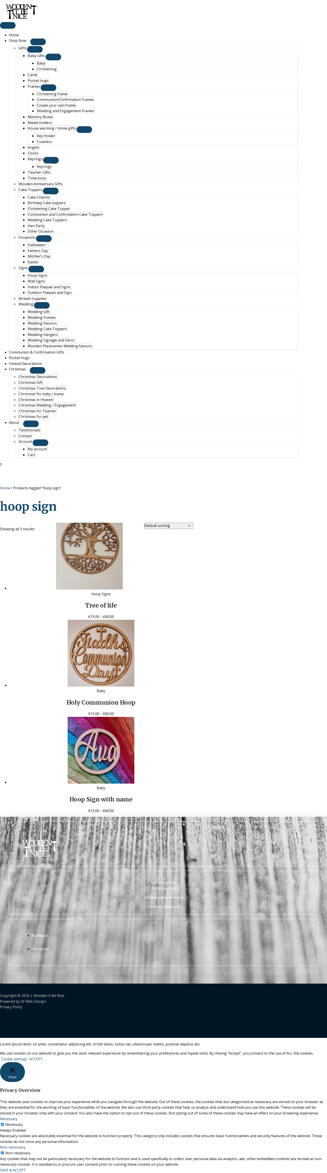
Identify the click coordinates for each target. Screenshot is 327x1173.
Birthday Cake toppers (46, 202)
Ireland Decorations (25, 363)
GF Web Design (33, 1001)
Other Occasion (40, 231)
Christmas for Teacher (37, 411)
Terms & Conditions (163, 906)
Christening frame (52, 93)
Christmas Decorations (38, 376)
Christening (47, 69)
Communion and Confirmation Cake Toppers (65, 214)
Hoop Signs (37, 275)
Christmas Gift (30, 382)
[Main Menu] (8, 25)
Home (14, 35)
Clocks (33, 153)
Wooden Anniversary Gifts (40, 183)
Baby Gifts (36, 55)
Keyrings (35, 159)
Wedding (26, 304)
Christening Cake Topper (49, 208)
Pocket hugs (38, 80)
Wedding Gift (38, 311)
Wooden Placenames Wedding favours (60, 346)
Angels (33, 147)
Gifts (22, 48)
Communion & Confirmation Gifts (36, 352)
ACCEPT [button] (36, 1059)
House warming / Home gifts (52, 128)
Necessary (14, 1124)
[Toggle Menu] (38, 42)
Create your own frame (56, 105)
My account (37, 449)
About (14, 422)
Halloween (36, 244)
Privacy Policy (11, 1006)
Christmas (17, 369)
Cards (32, 74)
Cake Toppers (30, 189)
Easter (33, 262)
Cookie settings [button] (14, 1059)
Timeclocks (37, 178)
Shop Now (17, 40)
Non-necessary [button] (12, 1147)
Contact (25, 435)
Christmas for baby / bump (41, 393)
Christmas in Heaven (36, 399)
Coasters (44, 141)
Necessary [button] (8, 1118)
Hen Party (36, 225)
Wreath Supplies (32, 298)
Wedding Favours (42, 323)
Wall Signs (36, 281)
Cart (31, 454)
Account (25, 441)
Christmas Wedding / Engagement (47, 405)
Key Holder (46, 135)
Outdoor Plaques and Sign (49, 292)
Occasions (27, 237)
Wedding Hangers (43, 334)
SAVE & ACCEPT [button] (13, 1170)
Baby (41, 63)
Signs (23, 267)
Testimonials (29, 430)
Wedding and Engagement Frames (65, 110)
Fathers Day (38, 250)
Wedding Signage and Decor (51, 340)
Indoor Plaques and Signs (49, 287)
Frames (34, 86)
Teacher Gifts (39, 172)
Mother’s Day (39, 256)
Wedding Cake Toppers (47, 220)
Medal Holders (40, 122)
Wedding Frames (42, 317)
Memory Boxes (40, 116)
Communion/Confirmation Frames (65, 99)
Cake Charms (39, 197)
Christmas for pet (33, 416)
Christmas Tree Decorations (42, 388)
